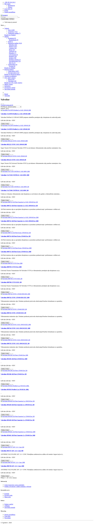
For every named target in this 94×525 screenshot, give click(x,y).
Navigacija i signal (9, 87)
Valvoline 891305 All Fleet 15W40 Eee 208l (14, 359)
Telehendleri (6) (12, 64)
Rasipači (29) (13, 56)
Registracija (11, 5)
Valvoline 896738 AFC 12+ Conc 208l (12, 466)
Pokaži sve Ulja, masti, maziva (13, 82)
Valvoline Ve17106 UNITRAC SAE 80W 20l (14, 190)
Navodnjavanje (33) (15, 61)
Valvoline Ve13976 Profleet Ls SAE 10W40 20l (15, 129)
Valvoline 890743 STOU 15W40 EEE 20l (13, 313)
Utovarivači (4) (13, 54)
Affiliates (7, 506)
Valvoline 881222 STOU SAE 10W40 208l (14, 144)
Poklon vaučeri (8, 504)
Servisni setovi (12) (13, 73)
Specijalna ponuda (9, 507)
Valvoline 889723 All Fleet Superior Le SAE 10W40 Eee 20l (19, 205)
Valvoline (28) (12, 81)
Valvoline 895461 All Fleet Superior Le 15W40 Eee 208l (18, 435)
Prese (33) (12, 50)
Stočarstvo (7, 86)
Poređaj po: (4, 107)
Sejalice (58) (12, 58)
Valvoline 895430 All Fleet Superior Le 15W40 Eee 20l (17, 420)
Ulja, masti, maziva (10, 78)
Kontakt (6, 493)
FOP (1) (10, 41)
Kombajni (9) (12, 38)
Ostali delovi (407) (13, 71)
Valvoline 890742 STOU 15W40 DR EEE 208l (15, 297)
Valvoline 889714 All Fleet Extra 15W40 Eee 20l (15, 236)
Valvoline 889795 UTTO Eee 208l (11, 267)
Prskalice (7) (12, 53)
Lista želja (7, 516)
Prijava (10, 7)
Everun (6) (12, 66)
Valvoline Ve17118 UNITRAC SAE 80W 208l (15, 175)
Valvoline (7, 95)
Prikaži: (3, 108)
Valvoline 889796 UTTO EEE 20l (11, 282)
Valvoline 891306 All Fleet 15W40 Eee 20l (13, 374)
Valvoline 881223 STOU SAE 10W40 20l (13, 160)
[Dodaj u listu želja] (10, 139)
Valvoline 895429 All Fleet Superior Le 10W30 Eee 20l (17, 405)
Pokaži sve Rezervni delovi (12, 74)
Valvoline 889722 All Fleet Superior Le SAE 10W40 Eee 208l (19, 221)
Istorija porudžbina (9, 514)
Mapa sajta (7, 497)
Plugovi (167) (13, 46)
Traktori (6, 28)
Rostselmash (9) (13, 40)
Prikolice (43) (13, 45)
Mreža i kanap (8, 84)
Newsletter (7, 518)
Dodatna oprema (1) (15, 59)
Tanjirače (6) (12, 51)
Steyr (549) (11, 30)
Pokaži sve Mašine (9, 68)
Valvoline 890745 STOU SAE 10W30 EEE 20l (15, 343)
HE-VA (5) (12, 63)
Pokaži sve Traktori (10, 35)
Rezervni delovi (9, 69)
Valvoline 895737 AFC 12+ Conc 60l (12, 451)
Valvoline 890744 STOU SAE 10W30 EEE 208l (15, 328)
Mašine (6, 36)
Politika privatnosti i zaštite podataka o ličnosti (17, 486)
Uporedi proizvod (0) (7, 105)
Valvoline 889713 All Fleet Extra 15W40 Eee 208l (16, 251)
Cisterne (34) (13, 48)
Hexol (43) (11, 79)
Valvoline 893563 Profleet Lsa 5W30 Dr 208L (15, 389)
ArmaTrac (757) (12, 31)
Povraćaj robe (8, 495)
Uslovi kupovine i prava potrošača (14, 485)
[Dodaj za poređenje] (12, 139)
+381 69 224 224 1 (10, 2)
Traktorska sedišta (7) (14, 33)
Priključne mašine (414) (15, 43)
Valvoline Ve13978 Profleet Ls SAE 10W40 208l (15, 114)
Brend (6, 94)
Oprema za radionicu (10, 76)
